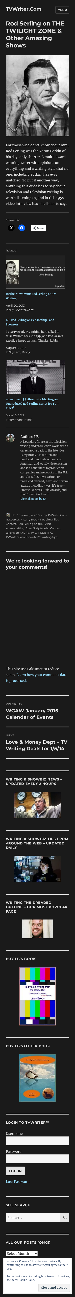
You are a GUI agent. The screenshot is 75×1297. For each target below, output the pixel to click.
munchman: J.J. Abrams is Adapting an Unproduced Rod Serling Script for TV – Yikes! (32, 404)
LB (13, 515)
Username (14, 1133)
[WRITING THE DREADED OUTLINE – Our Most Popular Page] (37, 929)
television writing (17, 532)
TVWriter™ (33, 537)
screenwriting (15, 528)
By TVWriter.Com (55, 515)
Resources (13, 519)
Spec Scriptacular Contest (43, 528)
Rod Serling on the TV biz (34, 523)
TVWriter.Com (23, 9)
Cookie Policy (27, 1280)
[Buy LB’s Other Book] (37, 1078)
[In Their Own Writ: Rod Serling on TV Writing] (35, 272)
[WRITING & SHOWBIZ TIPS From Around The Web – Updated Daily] (37, 869)
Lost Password (18, 1182)
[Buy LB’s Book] (37, 996)
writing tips (49, 537)
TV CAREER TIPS (41, 532)
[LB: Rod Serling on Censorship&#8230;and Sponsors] (35, 336)
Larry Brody (31, 519)
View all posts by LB (33, 499)
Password (13, 1151)
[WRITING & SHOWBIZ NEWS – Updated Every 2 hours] (37, 805)
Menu (62, 9)
